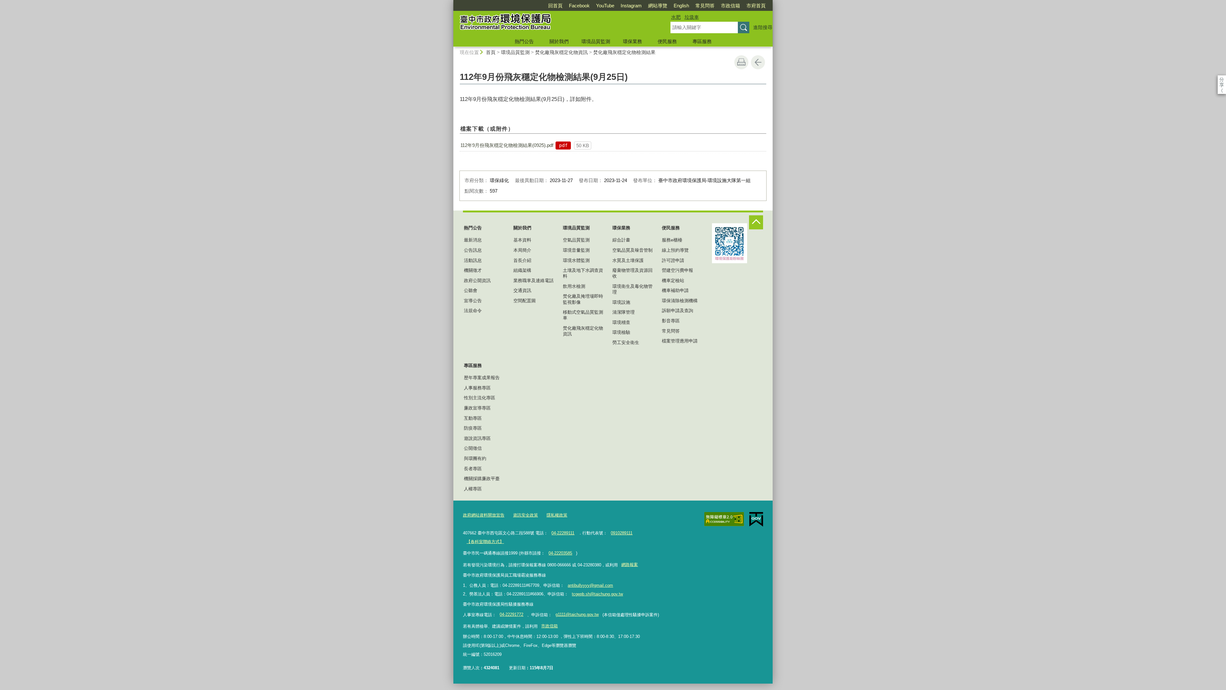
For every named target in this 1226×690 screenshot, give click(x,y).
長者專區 (473, 468)
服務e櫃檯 (672, 239)
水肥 (676, 17)
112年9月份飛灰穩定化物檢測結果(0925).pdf (506, 145)
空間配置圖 (524, 300)
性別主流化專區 (479, 397)
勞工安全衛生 (625, 342)
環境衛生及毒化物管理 (632, 289)
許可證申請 (673, 260)
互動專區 (473, 418)
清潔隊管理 (623, 312)
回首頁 (555, 5)
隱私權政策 (557, 515)
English (681, 5)
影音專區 (671, 320)
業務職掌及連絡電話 (533, 280)
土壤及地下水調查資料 (583, 273)
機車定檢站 (673, 280)
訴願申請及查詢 (677, 310)
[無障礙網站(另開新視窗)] (724, 519)
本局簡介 (522, 250)
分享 (1221, 79)
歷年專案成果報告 (482, 377)
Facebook (579, 5)
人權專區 (473, 488)
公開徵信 (473, 448)
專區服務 (702, 41)
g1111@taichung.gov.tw (577, 614)
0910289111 (621, 533)
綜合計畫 (621, 239)
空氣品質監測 (576, 239)
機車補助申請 (675, 290)
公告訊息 (473, 250)
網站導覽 (657, 5)
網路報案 (629, 564)
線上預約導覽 (675, 250)
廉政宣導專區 (477, 407)
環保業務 (632, 41)
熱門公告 (524, 41)
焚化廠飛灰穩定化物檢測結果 (624, 52)
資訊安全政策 (525, 515)
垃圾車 (692, 17)
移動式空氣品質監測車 (583, 315)
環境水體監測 (576, 260)
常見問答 (705, 5)
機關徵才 (473, 270)
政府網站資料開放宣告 (483, 515)
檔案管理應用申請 (680, 340)
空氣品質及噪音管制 (632, 250)
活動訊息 (473, 260)
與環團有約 (475, 458)
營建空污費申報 (677, 270)
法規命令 (473, 310)
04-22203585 (560, 553)
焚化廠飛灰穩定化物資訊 (561, 52)
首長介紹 (522, 260)
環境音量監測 (576, 250)
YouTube (605, 5)
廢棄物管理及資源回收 (632, 273)
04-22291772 (511, 614)
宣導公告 (473, 300)
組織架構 (522, 270)
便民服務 (667, 41)
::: (450, 2)
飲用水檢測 (574, 286)
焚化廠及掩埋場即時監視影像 (583, 299)
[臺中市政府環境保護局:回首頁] (554, 23)
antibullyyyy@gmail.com (590, 585)
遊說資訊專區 (477, 438)
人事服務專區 (477, 387)
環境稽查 (621, 322)
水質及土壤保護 (628, 260)
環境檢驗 (621, 332)
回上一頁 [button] (758, 62)
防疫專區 (473, 428)
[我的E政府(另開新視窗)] (756, 519)
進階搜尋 (762, 27)
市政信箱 (730, 5)
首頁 (491, 52)
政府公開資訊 (477, 280)
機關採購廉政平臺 (482, 478)
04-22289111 (562, 533)
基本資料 (522, 239)
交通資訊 (522, 290)
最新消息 (473, 239)
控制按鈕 (756, 222)
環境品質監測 (595, 41)
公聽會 (470, 290)
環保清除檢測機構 (680, 300)
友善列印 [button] (741, 62)
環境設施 (621, 302)
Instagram (631, 5)
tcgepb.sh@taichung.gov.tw (597, 594)
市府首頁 (756, 5)
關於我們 (559, 41)
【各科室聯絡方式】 (485, 541)
